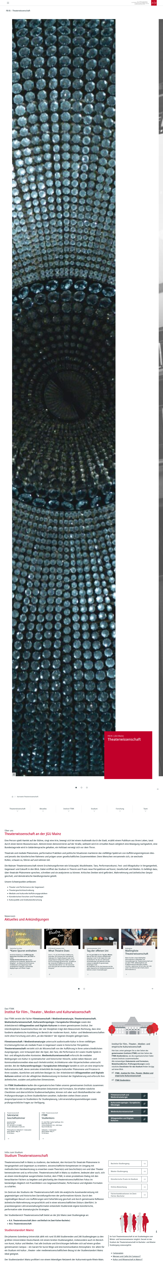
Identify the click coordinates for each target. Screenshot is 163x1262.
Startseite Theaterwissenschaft (27, 797)
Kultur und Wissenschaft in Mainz (127, 1259)
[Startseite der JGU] (144, 3)
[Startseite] (12, 796)
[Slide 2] (81, 787)
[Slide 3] (87, 787)
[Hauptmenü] (8, 3)
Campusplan (118, 1253)
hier (152, 1066)
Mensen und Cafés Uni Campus (126, 1256)
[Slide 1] (76, 787)
